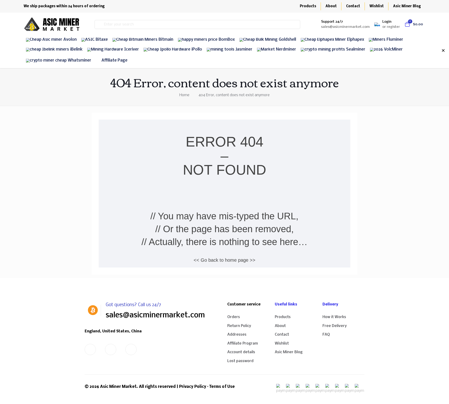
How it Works (334, 317)
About (280, 326)
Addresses (236, 335)
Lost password (240, 361)
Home (184, 95)
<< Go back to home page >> (224, 260)
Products (283, 317)
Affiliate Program (242, 343)
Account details (241, 352)
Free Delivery (334, 326)
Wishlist (282, 343)
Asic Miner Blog (289, 352)
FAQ (326, 335)
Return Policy (239, 326)
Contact (282, 335)
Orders (233, 317)
